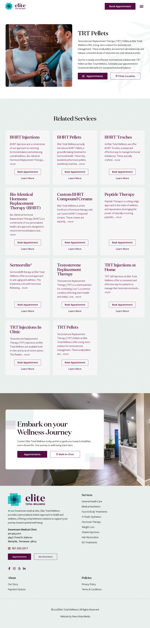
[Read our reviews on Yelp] (19, 568)
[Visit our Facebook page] (9, 568)
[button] (141, 6)
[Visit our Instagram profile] (14, 568)
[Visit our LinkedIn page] (24, 568)
